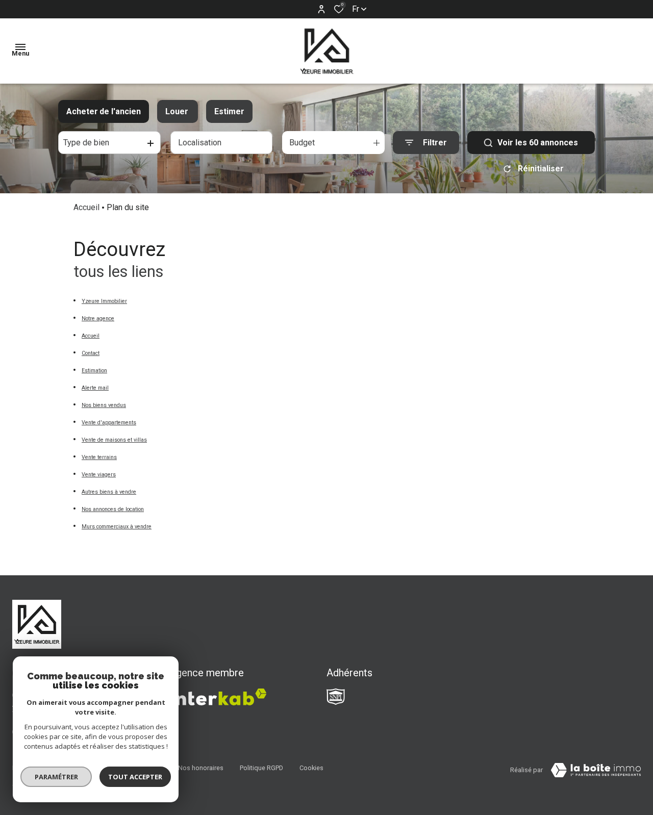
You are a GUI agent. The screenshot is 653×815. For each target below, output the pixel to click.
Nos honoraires (200, 768)
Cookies (311, 768)
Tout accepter (135, 776)
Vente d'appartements (109, 422)
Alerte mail (95, 388)
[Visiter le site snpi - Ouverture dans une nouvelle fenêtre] (335, 697)
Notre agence (98, 318)
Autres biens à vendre (109, 492)
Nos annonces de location (113, 509)
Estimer (229, 111)
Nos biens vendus (104, 405)
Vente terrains (99, 457)
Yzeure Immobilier (104, 301)
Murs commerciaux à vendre (117, 526)
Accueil (86, 207)
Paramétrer (56, 776)
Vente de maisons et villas (114, 440)
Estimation (94, 370)
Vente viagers (99, 474)
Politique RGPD (261, 768)
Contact (90, 353)
